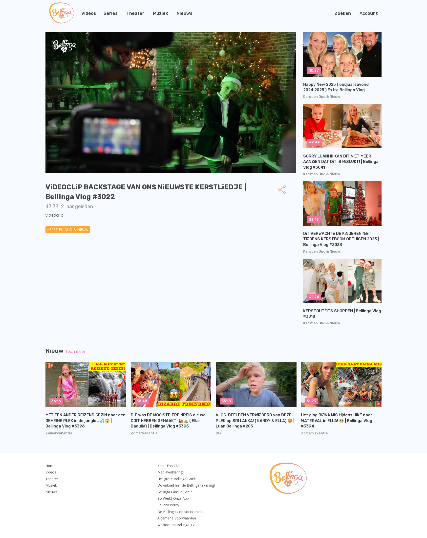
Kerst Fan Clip (168, 465)
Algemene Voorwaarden (176, 518)
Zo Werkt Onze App (173, 498)
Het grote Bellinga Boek (176, 478)
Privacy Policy (168, 505)
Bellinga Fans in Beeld (174, 492)
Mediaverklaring (170, 472)
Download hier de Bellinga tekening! (186, 485)
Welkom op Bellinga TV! (176, 524)
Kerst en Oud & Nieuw (67, 229)
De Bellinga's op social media (180, 511)
